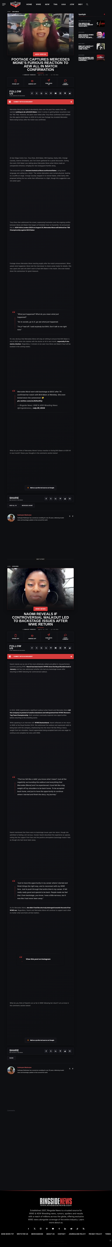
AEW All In (12, 505)
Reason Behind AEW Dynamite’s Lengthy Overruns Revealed (86, 59)
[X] (36, 93)
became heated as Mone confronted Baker (41, 170)
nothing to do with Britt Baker (26, 112)
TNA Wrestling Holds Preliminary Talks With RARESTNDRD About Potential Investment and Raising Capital (86, 25)
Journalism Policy (77, 1234)
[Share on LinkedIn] (55, 499)
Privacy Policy (95, 1234)
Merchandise (37, 1234)
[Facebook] (32, 93)
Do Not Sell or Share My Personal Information (56, 1243)
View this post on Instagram (38, 959)
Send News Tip (7, 1234)
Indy (80, 4)
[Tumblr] (59, 1228)
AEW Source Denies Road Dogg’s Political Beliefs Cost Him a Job (86, 36)
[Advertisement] (23, 248)
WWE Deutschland (42, 723)
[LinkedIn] (46, 93)
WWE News (15, 566)
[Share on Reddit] (65, 499)
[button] (87, 4)
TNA (55, 4)
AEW (47, 4)
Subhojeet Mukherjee (30, 75)
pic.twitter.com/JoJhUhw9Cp (29, 401)
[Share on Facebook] (46, 499)
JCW (72, 4)
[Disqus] (40, 1140)
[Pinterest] (51, 93)
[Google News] (41, 93)
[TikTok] (77, 1228)
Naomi (11, 1058)
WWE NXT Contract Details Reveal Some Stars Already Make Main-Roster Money (86, 48)
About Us (50, 1234)
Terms (108, 1234)
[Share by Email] (70, 499)
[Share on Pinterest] (60, 499)
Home (29, 4)
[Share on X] (51, 499)
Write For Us (22, 1234)
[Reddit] (70, 93)
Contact (62, 1234)
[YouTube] (55, 93)
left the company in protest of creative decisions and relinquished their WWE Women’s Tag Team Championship (40, 712)
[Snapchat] (65, 93)
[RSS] (83, 1228)
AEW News (81, 32)
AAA (63, 4)
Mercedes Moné (27, 505)
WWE (38, 4)
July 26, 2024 (39, 408)
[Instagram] (60, 93)
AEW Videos (15, 11)
